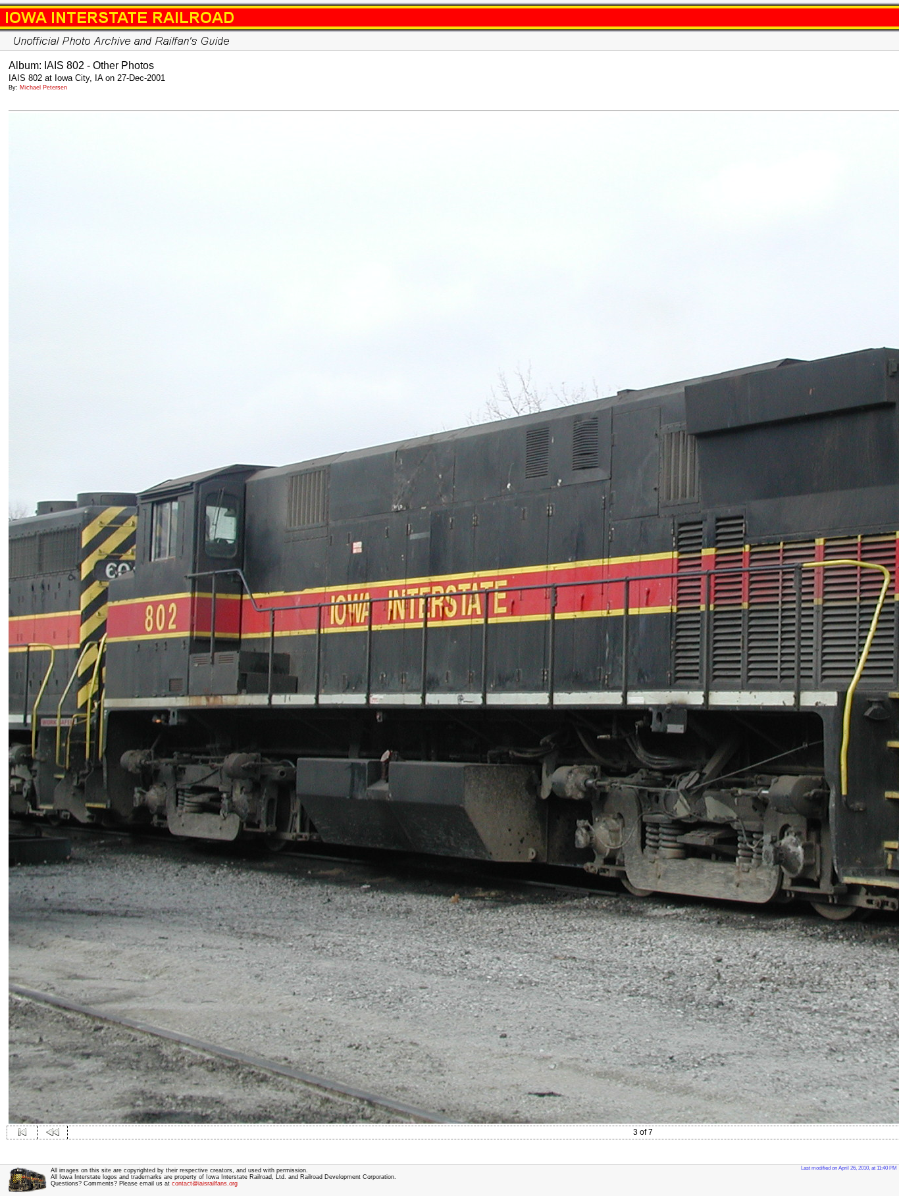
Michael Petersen (43, 87)
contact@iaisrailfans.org (205, 1183)
